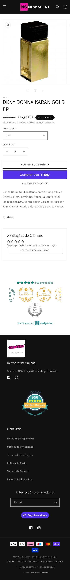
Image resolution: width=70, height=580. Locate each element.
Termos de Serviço (17, 471)
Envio (20, 122)
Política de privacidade (52, 561)
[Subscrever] (55, 502)
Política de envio (47, 567)
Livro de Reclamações (19, 479)
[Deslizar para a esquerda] (27, 91)
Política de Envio (16, 463)
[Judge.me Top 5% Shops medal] (35, 310)
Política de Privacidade (20, 446)
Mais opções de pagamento (35, 183)
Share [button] (10, 217)
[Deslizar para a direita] (43, 91)
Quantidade (9, 144)
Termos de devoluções (20, 455)
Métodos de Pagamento (21, 438)
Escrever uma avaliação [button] (34, 250)
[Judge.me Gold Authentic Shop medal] (26, 294)
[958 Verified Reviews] (35, 417)
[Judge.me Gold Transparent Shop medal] (44, 294)
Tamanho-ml (9, 128)
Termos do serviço (27, 567)
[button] (4, 7)
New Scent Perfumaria (31, 556)
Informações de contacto (36, 572)
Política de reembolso (27, 561)
